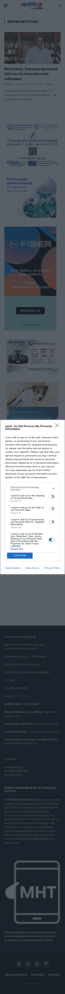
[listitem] (32, 488)
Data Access (32, 568)
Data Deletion (12, 568)
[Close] (58, 426)
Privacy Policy (52, 568)
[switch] (51, 496)
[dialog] (32, 497)
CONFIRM (19, 555)
